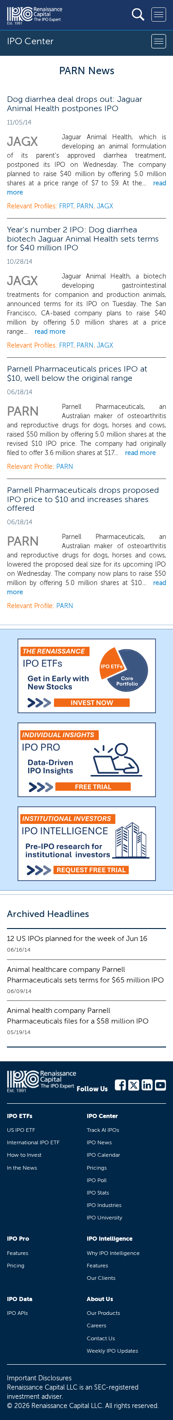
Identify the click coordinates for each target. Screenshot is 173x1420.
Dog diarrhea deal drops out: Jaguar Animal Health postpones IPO (74, 103)
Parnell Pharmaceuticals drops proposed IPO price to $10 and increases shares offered (83, 499)
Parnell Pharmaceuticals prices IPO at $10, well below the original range (77, 373)
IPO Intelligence (109, 1238)
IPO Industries (104, 1205)
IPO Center (102, 1115)
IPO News (99, 1142)
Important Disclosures (39, 1378)
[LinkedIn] (147, 1084)
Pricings (97, 1168)
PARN (85, 206)
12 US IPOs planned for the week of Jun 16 (77, 938)
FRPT (66, 206)
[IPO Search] (138, 14)
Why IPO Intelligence (113, 1253)
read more (50, 332)
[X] (133, 1084)
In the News (22, 1168)
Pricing (15, 1265)
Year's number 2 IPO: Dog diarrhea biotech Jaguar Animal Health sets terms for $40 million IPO (83, 239)
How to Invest (24, 1155)
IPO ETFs (19, 1115)
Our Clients (101, 1278)
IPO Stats (98, 1192)
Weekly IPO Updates (112, 1351)
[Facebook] (120, 1084)
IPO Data (19, 1299)
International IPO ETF (33, 1142)
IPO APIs (17, 1313)
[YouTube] (160, 1084)
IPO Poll (97, 1180)
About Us (100, 1299)
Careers (96, 1325)
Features (17, 1253)
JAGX (105, 206)
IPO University (104, 1217)
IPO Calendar (103, 1155)
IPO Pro (18, 1238)
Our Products (103, 1313)
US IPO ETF (21, 1130)
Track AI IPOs (103, 1130)
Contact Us (101, 1338)
